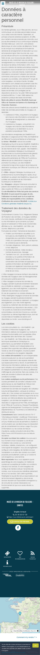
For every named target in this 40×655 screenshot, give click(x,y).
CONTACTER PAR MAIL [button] (21, 522)
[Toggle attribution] (38, 631)
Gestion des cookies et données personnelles (13, 652)
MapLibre (33, 631)
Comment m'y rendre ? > (27, 637)
